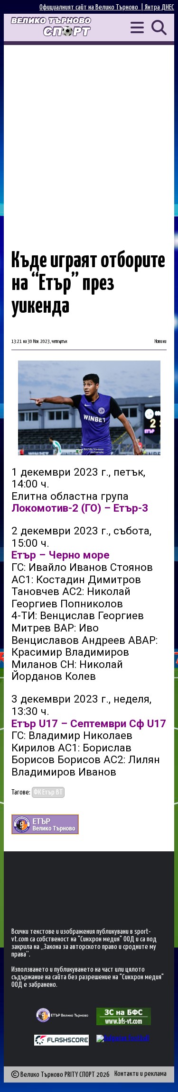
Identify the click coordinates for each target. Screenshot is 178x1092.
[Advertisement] (89, 138)
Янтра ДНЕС (159, 7)
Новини (161, 341)
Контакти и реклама (140, 1073)
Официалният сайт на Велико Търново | (92, 7)
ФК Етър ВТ (48, 792)
